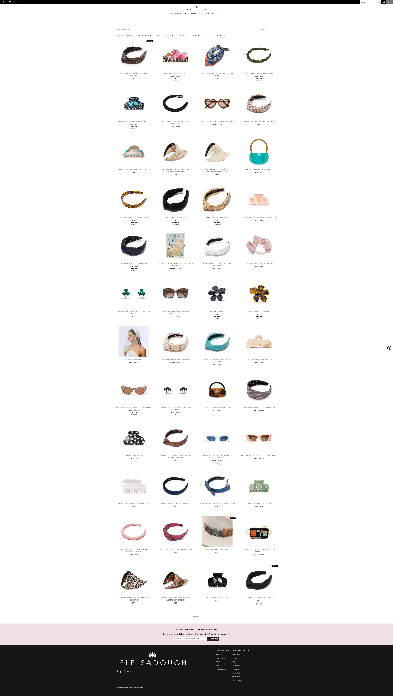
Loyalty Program (237, 673)
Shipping (234, 658)
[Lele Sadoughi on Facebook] (6, 2)
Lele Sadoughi (124, 687)
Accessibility (236, 676)
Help (20, 2)
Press (217, 665)
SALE (220, 13)
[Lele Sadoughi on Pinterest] (10, 2)
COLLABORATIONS (211, 13)
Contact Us (235, 669)
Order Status (236, 654)
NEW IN (173, 13)
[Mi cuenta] (384, 2)
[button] (274, 29)
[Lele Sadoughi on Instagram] (3, 2)
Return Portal (236, 665)
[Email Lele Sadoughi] (16, 2)
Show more (196, 616)
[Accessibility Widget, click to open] (389, 348)
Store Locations (220, 658)
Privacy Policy (236, 680)
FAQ (233, 662)
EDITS (201, 13)
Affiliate (218, 662)
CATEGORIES (193, 13)
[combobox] (370, 2)
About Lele (219, 654)
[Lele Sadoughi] (196, 8)
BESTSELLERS (182, 13)
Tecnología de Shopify (136, 687)
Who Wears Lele (221, 669)
